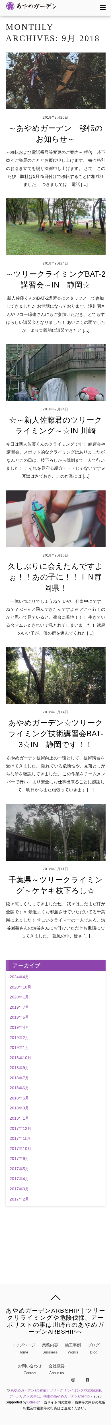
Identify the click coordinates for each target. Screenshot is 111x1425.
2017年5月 (19, 1169)
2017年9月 (19, 1159)
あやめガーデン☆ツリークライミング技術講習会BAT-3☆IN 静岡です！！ (55, 733)
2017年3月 (19, 1189)
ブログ (94, 1348)
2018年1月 (19, 1118)
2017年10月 (20, 1149)
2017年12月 (20, 1128)
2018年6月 (19, 1088)
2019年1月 (19, 1048)
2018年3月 (19, 1108)
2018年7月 (19, 1078)
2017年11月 (20, 1138)
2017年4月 (19, 1179)
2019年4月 (19, 1027)
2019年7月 (19, 1007)
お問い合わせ (30, 1369)
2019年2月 (19, 1038)
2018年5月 (19, 1098)
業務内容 (50, 1348)
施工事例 (73, 1348)
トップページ (23, 1348)
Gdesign (33, 1402)
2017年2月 (19, 1199)
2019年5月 (19, 1017)
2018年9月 (19, 1068)
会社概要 (57, 1369)
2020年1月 (19, 997)
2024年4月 (19, 977)
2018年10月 (20, 1058)
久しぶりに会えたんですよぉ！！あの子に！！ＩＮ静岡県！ (55, 577)
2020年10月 (20, 987)
